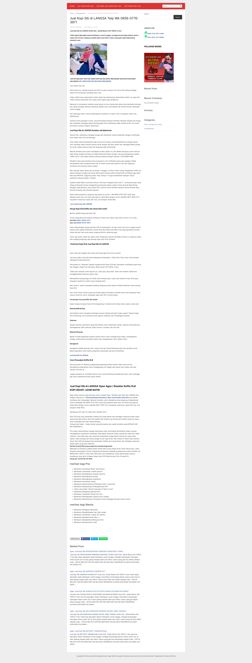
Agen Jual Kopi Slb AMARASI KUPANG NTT (88, 571)
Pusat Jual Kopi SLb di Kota (153, 124)
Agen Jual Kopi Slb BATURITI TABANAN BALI (88, 631)
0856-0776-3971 (84, 223)
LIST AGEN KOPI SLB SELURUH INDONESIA (95, 81)
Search (146, 14)
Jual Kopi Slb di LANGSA (79, 355)
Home (72, 6)
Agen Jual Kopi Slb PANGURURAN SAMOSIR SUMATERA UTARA (96, 551)
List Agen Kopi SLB (86, 6)
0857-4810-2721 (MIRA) (155, 37)
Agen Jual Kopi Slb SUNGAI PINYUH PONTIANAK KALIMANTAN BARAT (99, 591)
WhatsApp (104, 538)
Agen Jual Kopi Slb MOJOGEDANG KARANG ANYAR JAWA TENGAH (98, 611)
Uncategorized (80, 13)
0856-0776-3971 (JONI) (155, 33)
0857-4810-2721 (84, 220)
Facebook (86, 538)
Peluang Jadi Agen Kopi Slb (109, 6)
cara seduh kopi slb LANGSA (81, 204)
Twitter (95, 538)
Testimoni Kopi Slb (132, 6)
